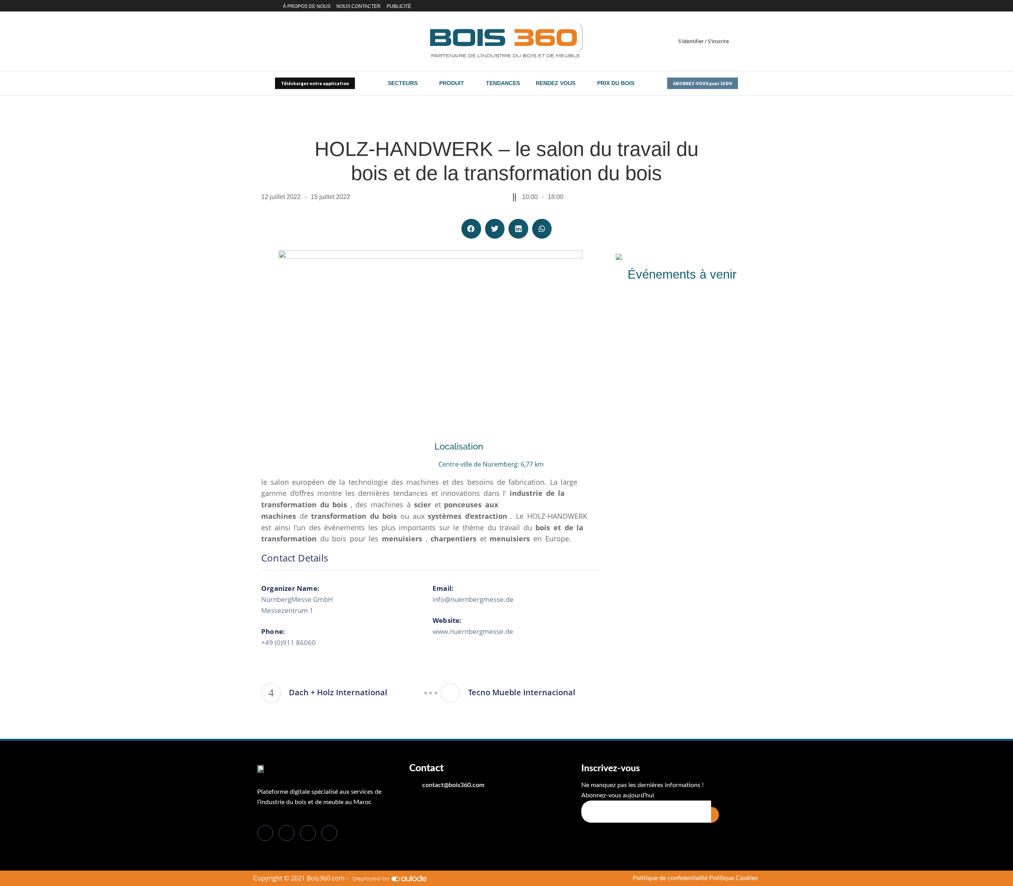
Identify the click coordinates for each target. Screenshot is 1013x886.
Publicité (399, 6)
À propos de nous (306, 6)
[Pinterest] (726, 6)
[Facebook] (694, 6)
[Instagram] (717, 6)
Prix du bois (615, 83)
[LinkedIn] (308, 833)
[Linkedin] (708, 6)
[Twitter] (701, 6)
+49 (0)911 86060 (288, 642)
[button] (471, 229)
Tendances (503, 83)
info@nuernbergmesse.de (473, 599)
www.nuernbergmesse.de (473, 631)
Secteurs (402, 83)
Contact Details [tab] (294, 558)
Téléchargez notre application (315, 83)
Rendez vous (555, 83)
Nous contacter (358, 6)
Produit (451, 83)
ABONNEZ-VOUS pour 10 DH (702, 83)
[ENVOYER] (715, 815)
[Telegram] (735, 6)
